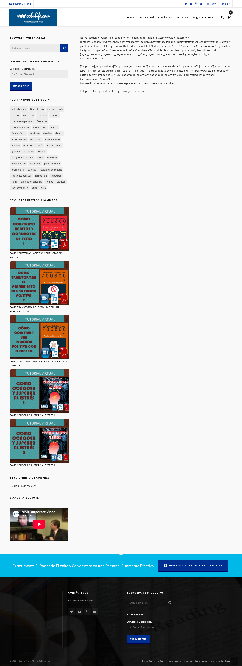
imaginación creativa (22, 157)
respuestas (55, 175)
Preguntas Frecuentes (152, 661)
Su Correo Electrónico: (22, 69)
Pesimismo (34, 163)
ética (34, 187)
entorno (16, 145)
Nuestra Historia (173, 661)
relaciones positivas (21, 175)
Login (225, 3)
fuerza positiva (54, 145)
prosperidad (18, 169)
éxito (43, 187)
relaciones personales (51, 169)
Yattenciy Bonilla (20, 187)
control (54, 115)
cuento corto (39, 127)
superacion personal (31, 181)
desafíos (47, 133)
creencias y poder (20, 127)
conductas (28, 115)
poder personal (52, 163)
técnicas (61, 181)
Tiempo (49, 181)
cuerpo (53, 127)
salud (14, 181)
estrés (40, 145)
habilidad (29, 151)
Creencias (42, 121)
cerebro (15, 115)
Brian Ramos (37, 109)
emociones (35, 139)
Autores (188, 661)
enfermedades (52, 139)
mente (40, 157)
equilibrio (28, 145)
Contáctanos (201, 661)
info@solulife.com (22, 3)
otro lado (52, 157)
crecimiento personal (22, 121)
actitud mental (19, 109)
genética (16, 151)
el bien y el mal (19, 139)
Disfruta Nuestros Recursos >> (195, 565)
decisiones (34, 133)
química (32, 169)
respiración (41, 175)
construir (42, 115)
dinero (58, 133)
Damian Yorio (18, 133)
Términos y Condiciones (221, 661)
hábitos (41, 151)
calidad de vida (55, 109)
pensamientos (19, 163)
